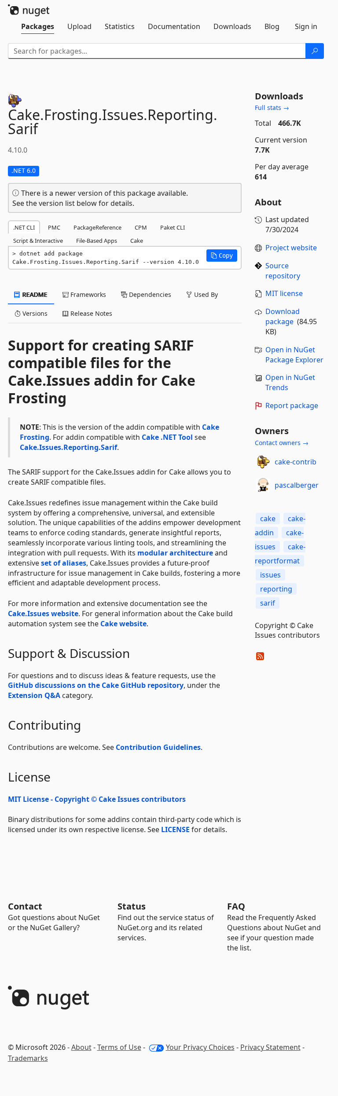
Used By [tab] (205, 294)
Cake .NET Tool (167, 437)
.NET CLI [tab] (24, 227)
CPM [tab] (141, 227)
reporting (276, 589)
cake (268, 518)
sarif (267, 603)
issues (270, 575)
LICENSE (175, 829)
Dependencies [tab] (149, 294)
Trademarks (28, 1058)
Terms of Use (119, 1047)
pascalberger (297, 485)
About (81, 1047)
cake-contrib (295, 462)
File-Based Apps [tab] (96, 241)
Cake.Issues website (43, 613)
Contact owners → (282, 442)
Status (132, 906)
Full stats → (272, 107)
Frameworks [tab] (87, 294)
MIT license (284, 293)
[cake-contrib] (263, 462)
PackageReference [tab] (97, 227)
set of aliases (63, 563)
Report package (291, 405)
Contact (25, 906)
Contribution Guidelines (158, 747)
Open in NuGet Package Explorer (294, 355)
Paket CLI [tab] (172, 227)
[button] (221, 255)
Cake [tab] (136, 241)
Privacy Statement (270, 1047)
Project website (291, 247)
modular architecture (175, 553)
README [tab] (34, 294)
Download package (282, 316)
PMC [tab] (54, 227)
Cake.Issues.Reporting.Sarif (68, 447)
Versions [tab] (34, 313)
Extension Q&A (34, 695)
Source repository (282, 271)
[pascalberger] (263, 485)
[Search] (314, 51)
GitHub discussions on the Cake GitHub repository (96, 685)
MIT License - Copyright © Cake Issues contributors (97, 799)
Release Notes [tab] (90, 313)
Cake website (123, 623)
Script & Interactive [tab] (38, 241)
